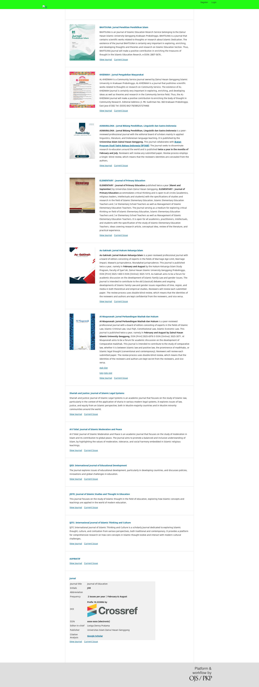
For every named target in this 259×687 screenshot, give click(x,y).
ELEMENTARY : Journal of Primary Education (123, 180)
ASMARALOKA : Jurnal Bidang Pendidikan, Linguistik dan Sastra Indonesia (138, 125)
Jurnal (73, 578)
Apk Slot (104, 367)
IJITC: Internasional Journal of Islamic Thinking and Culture (100, 522)
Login (213, 2)
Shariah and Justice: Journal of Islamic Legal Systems (97, 393)
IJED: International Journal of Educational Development (98, 465)
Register (204, 2)
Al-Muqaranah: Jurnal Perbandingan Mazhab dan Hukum (129, 316)
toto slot (108, 373)
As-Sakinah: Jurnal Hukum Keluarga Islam (121, 250)
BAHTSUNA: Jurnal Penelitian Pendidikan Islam (124, 27)
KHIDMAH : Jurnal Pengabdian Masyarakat (122, 74)
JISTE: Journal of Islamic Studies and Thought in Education (100, 494)
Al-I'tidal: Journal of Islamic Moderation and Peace (96, 429)
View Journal (106, 59)
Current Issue (121, 59)
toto (101, 373)
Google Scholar (95, 636)
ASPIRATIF (75, 558)
